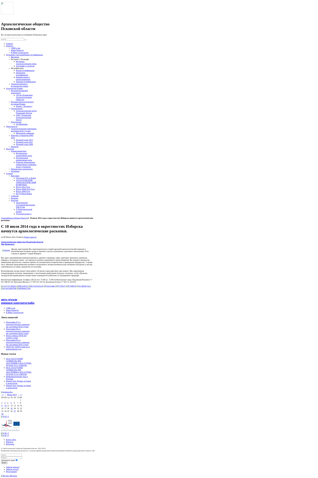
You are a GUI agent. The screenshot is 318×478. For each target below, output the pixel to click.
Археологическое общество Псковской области (22, 242)
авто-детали (9, 299)
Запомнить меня (8, 460)
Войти (4, 463)
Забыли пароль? (13, 467)
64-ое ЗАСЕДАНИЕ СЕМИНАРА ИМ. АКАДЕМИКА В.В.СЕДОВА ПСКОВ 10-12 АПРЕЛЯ (18, 362)
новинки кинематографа (17, 302)
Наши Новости (21, 218)
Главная (4, 218)
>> (21, 395)
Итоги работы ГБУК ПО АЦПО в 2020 (16, 337)
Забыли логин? (12, 469)
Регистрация (11, 472)
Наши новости (30, 237)
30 (2, 414)
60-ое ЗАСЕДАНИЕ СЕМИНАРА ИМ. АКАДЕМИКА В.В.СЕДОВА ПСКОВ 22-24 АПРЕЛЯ (18, 371)
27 (15, 411)
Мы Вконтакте (8, 244)
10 (5, 406)
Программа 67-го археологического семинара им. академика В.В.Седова (18, 324)
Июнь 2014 (12, 395)
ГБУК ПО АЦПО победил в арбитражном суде (18, 348)
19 (12, 408)
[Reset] (25, 39)
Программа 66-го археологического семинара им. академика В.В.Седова (18, 331)
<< (3, 395)
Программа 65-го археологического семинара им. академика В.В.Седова (18, 342)
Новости (11, 218)
